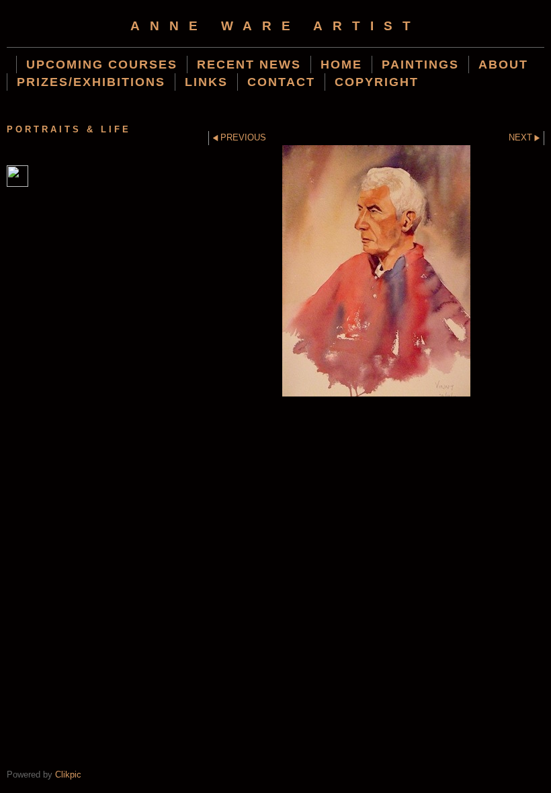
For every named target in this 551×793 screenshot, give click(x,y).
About (503, 64)
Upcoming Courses (101, 64)
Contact (281, 82)
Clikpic (68, 774)
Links (206, 82)
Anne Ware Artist (275, 26)
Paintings (420, 64)
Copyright (377, 82)
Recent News (249, 64)
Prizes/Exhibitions (91, 82)
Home (341, 64)
